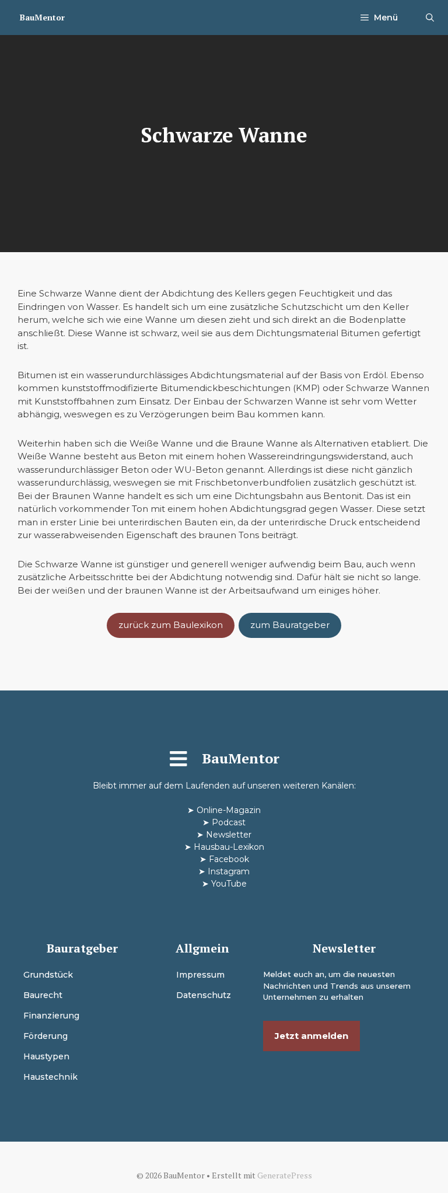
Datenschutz (203, 995)
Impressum (200, 974)
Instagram (229, 871)
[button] (430, 17)
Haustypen (46, 1056)
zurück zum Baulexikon (170, 624)
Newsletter (228, 834)
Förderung (45, 1036)
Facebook (229, 859)
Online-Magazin (229, 810)
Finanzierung (51, 1015)
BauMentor (42, 17)
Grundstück (48, 974)
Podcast (229, 822)
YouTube (229, 883)
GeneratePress (284, 1175)
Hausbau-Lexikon (229, 847)
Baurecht (42, 995)
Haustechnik (50, 1077)
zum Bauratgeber (290, 624)
